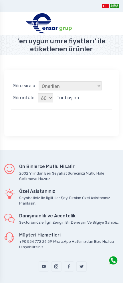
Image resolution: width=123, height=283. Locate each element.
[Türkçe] (105, 5)
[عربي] (114, 5)
